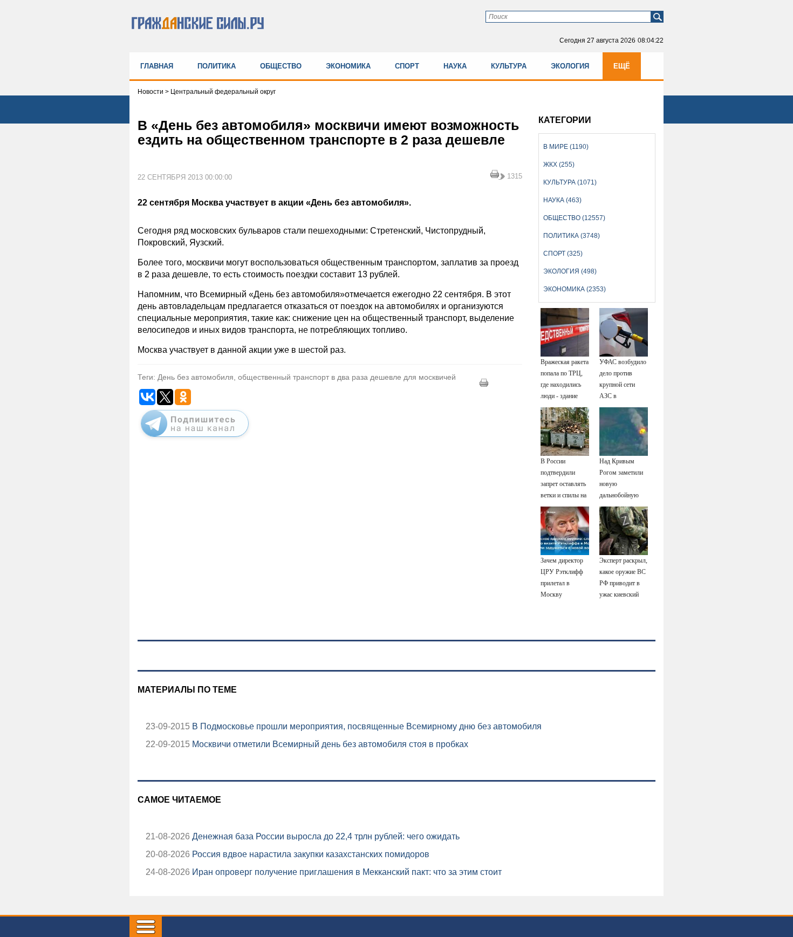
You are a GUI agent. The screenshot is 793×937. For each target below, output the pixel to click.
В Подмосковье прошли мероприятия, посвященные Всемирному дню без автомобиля (366, 726)
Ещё (621, 66)
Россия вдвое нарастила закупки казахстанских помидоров (309, 854)
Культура (509, 66)
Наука (455, 66)
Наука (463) (562, 200)
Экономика (348, 66)
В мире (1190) (566, 147)
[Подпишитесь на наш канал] (195, 439)
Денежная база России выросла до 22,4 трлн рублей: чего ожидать (325, 836)
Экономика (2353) (574, 289)
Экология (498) (570, 271)
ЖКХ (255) (559, 164)
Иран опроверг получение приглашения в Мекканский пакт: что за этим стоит (346, 872)
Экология (570, 66)
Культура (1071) (570, 182)
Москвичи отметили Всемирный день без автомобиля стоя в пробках (329, 744)
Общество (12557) (574, 218)
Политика (216, 66)
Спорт (407, 66)
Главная (156, 66)
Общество (281, 66)
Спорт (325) (563, 253)
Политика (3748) (571, 236)
